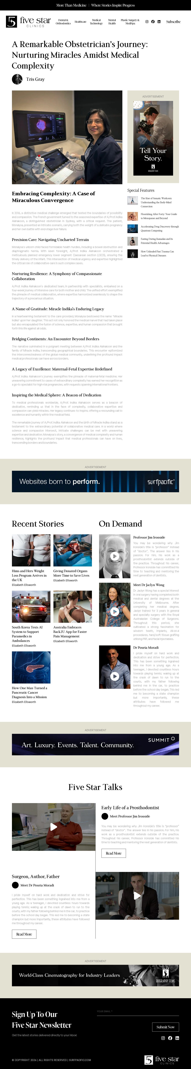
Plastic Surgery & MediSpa (130, 21)
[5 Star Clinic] (161, 1060)
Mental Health (112, 21)
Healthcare (80, 21)
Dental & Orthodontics (63, 21)
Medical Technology (96, 21)
